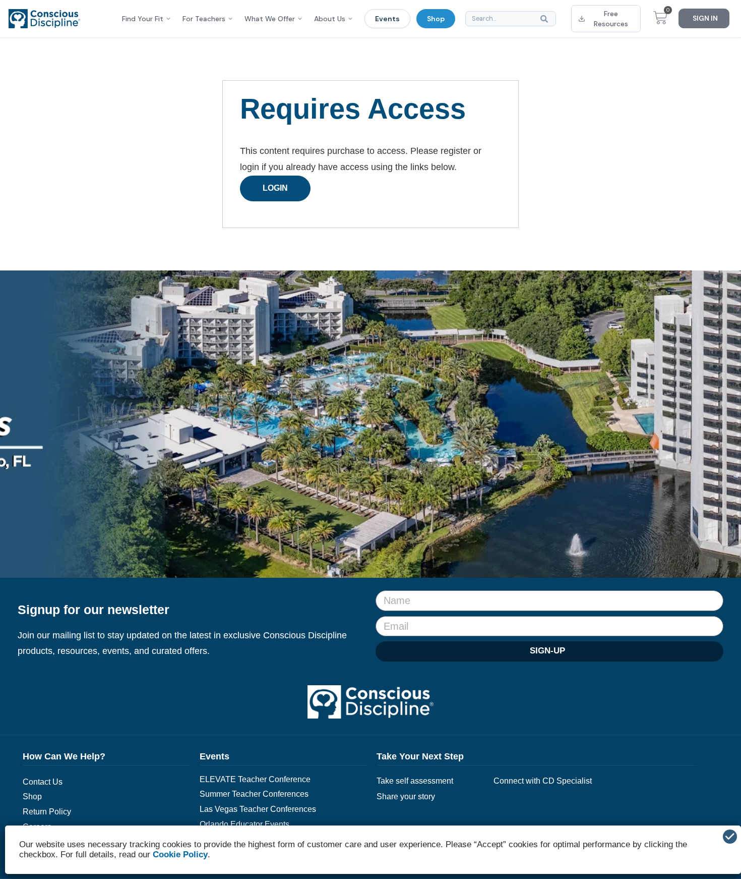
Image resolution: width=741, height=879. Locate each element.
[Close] (730, 837)
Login (275, 188)
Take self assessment (415, 781)
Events (387, 18)
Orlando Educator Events (244, 824)
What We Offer (269, 18)
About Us (329, 18)
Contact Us (43, 782)
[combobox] (510, 18)
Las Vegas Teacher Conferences (258, 809)
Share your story (406, 796)
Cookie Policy (180, 854)
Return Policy (47, 811)
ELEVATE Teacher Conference (255, 779)
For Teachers (203, 18)
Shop (436, 18)
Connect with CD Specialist (542, 781)
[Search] (546, 19)
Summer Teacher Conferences (254, 794)
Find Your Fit (142, 18)
